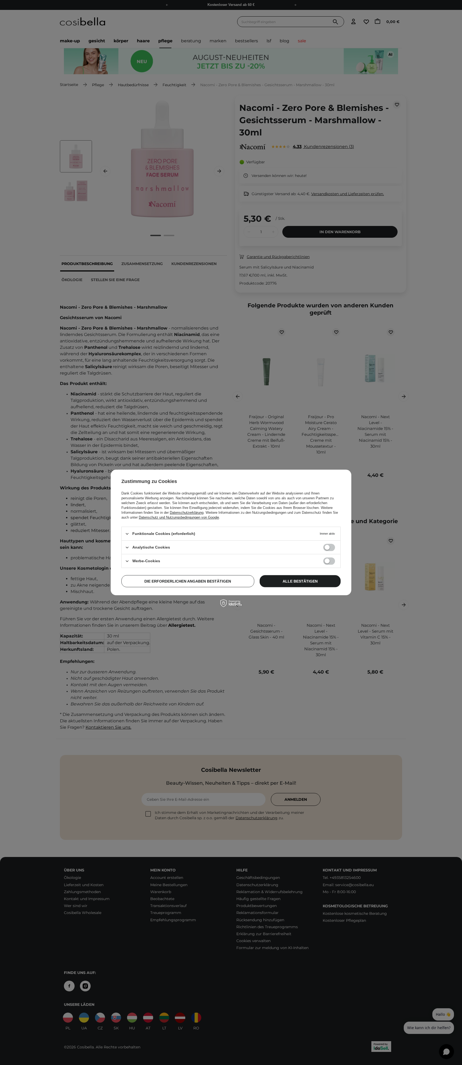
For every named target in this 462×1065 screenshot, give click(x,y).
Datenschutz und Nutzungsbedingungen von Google (179, 517)
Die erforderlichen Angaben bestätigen (187, 581)
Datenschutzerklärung (186, 513)
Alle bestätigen (300, 581)
